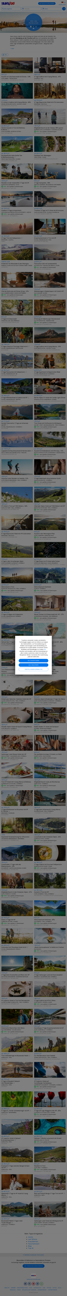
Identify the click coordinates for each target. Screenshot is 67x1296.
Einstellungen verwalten (33, 669)
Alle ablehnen (33, 665)
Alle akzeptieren (33, 660)
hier (45, 649)
